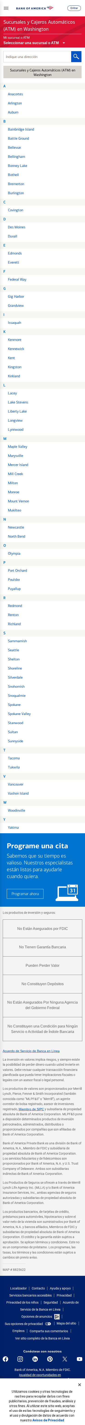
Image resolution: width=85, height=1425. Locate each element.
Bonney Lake (17, 166)
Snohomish (16, 686)
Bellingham (16, 156)
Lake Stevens (18, 402)
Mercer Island (18, 465)
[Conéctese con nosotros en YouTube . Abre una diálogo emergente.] (79, 1359)
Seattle (13, 650)
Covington (15, 210)
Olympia (14, 553)
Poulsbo (14, 579)
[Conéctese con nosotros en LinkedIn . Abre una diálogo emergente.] (35, 1359)
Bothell (13, 175)
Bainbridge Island (21, 129)
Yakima (13, 827)
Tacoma (14, 758)
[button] (6, 8)
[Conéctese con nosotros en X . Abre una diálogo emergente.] (65, 1359)
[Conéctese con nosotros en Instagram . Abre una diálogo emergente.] (20, 1359)
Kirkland (14, 376)
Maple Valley (17, 446)
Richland (14, 624)
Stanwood (15, 723)
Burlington (16, 193)
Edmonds (15, 253)
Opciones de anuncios (37, 1316)
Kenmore (14, 339)
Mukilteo (14, 510)
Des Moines (16, 227)
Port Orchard (17, 570)
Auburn (13, 112)
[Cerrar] (80, 1385)
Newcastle (16, 527)
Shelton (13, 659)
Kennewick (16, 349)
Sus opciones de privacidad (24, 1324)
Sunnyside (15, 741)
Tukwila (14, 767)
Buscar (76, 56)
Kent (11, 358)
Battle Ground (18, 138)
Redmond (15, 606)
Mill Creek (15, 474)
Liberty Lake (17, 411)
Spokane (14, 704)
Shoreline (15, 668)
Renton (13, 615)
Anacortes (15, 94)
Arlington (15, 103)
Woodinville (16, 810)
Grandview (16, 305)
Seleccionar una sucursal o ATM (31, 43)
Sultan (13, 732)
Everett (13, 262)
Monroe (13, 492)
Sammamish (17, 641)
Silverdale (15, 677)
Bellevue (14, 147)
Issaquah (14, 322)
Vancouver (15, 784)
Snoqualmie (17, 695)
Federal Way (17, 279)
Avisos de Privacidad (48, 1420)
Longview (15, 420)
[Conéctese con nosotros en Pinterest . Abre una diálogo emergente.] (50, 1359)
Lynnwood (15, 429)
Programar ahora (25, 893)
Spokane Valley (19, 714)
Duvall (12, 236)
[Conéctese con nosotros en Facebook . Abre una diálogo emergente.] (5, 1359)
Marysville (15, 455)
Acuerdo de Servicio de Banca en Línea (31, 1051)
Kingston (14, 367)
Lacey (12, 393)
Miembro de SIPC (31, 1109)
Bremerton (16, 184)
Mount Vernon (18, 501)
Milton (13, 483)
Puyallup (14, 589)
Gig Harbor (16, 296)
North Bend (16, 536)
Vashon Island (18, 793)
